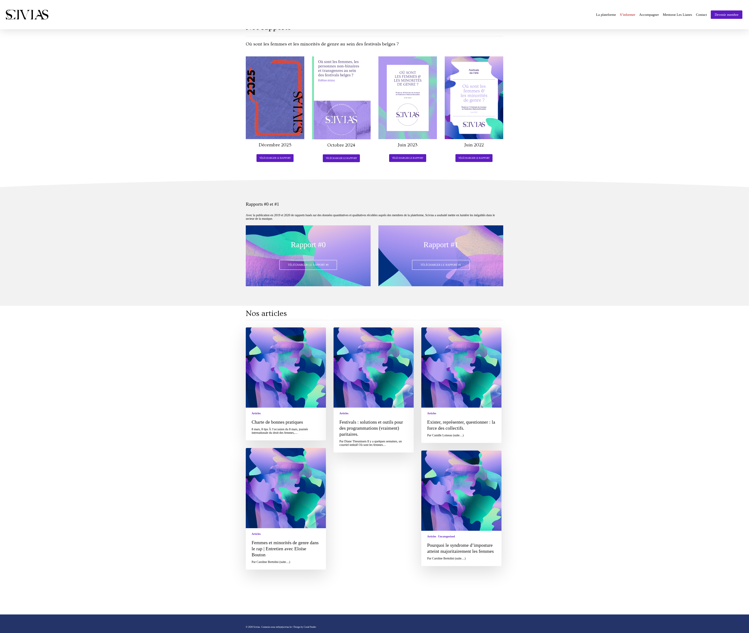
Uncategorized (446, 536)
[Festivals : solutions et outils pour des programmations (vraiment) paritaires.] (374, 390)
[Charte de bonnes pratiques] (286, 383)
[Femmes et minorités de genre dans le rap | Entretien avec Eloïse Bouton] (286, 509)
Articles (256, 413)
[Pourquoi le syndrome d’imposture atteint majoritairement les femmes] (461, 508)
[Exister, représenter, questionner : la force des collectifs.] (461, 385)
